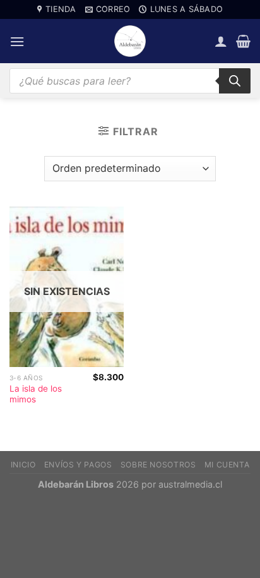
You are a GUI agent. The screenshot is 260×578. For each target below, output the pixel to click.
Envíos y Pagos (78, 464)
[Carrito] (243, 41)
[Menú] (17, 41)
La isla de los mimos (35, 394)
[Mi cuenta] (221, 41)
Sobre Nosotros (158, 464)
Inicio (23, 464)
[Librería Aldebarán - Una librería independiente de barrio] (130, 41)
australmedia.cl (190, 484)
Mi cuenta (227, 464)
